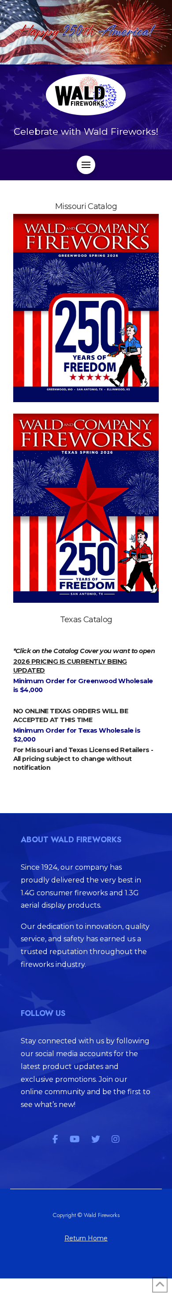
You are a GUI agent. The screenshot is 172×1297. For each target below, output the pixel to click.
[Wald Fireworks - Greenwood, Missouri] (86, 308)
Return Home (86, 1238)
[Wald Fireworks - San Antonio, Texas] (86, 508)
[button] (86, 165)
